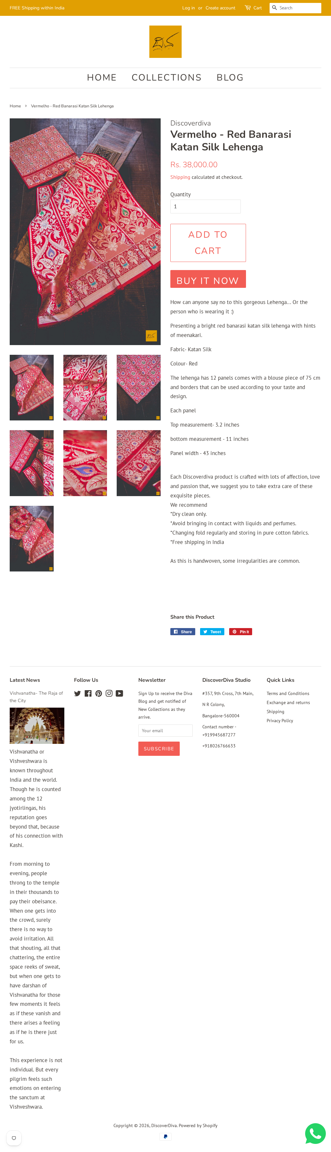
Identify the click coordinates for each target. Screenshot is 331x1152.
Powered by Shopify (198, 1125)
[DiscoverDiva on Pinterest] (98, 694)
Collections (167, 77)
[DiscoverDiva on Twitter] (77, 694)
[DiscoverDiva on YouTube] (119, 694)
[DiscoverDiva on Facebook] (88, 694)
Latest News (25, 680)
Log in (188, 8)
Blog (230, 77)
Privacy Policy (280, 720)
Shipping (180, 177)
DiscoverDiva (164, 1125)
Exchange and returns (288, 702)
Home (102, 77)
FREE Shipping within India (37, 8)
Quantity (180, 194)
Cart (257, 8)
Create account (220, 8)
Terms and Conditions (288, 693)
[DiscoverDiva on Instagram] (108, 694)
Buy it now (208, 281)
